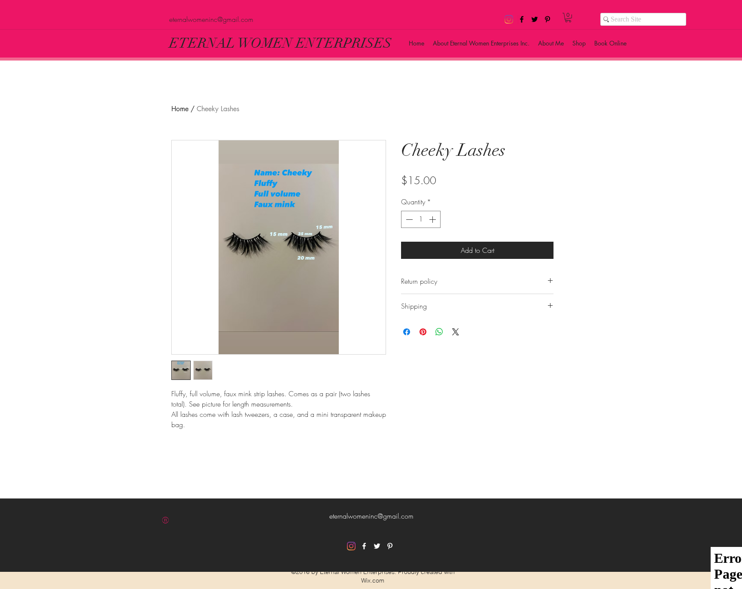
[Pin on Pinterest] (423, 332)
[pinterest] (547, 19)
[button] (568, 17)
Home (180, 108)
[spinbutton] (420, 219)
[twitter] (534, 19)
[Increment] (433, 219)
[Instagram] (509, 19)
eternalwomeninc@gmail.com (211, 19)
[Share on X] (455, 332)
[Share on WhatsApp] (439, 332)
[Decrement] (408, 219)
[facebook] (521, 19)
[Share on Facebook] (406, 332)
